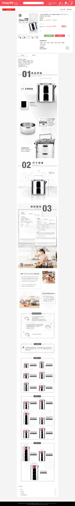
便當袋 (41, 42)
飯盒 (48, 42)
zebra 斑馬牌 (42, 44)
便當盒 (52, 42)
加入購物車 (60, 35)
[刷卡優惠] (63, 9)
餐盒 (45, 42)
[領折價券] (69, 9)
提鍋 (59, 42)
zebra (56, 42)
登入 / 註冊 (71, 1)
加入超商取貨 (49, 35)
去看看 (67, 47)
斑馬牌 (63, 42)
